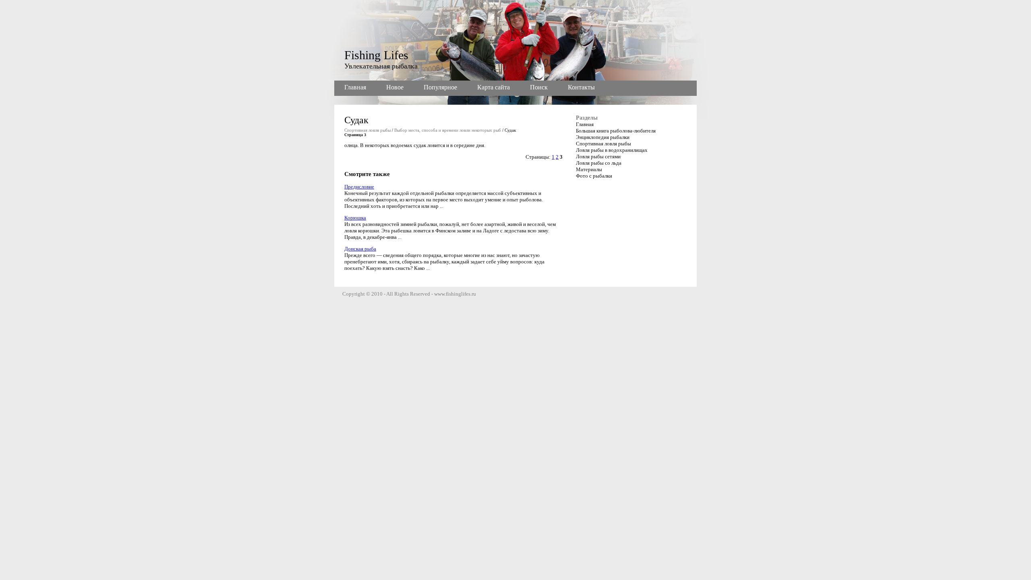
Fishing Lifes (376, 55)
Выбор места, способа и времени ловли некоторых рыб (447, 130)
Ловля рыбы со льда (598, 163)
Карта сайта (493, 87)
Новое (395, 87)
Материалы (589, 169)
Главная (355, 87)
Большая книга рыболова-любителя (616, 131)
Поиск (539, 87)
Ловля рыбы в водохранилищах (612, 150)
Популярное (440, 87)
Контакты (581, 87)
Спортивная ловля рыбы (367, 130)
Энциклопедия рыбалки (602, 137)
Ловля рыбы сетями (598, 156)
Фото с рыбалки (594, 176)
